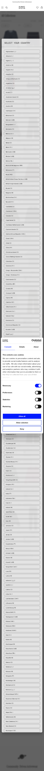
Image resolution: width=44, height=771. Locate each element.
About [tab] (36, 347)
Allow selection (22, 423)
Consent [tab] (8, 347)
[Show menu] (2, 7)
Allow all (22, 416)
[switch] (38, 392)
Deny (22, 429)
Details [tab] (22, 347)
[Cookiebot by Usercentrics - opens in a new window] (31, 340)
